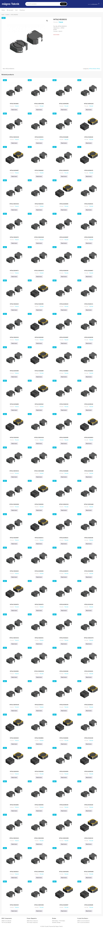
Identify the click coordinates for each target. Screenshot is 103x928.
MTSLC (98, 68)
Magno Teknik (59, 926)
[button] (47, 20)
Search (63, 4)
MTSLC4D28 (92, 68)
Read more (14, 109)
